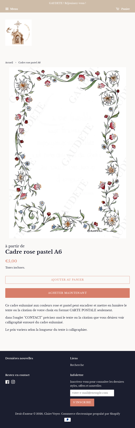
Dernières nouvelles (19, 358)
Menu (13, 9)
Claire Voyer (52, 413)
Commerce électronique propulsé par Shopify (90, 413)
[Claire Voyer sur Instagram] (13, 382)
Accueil (9, 62)
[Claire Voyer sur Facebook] (7, 382)
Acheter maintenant (67, 292)
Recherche (77, 365)
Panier (125, 9)
